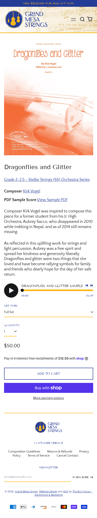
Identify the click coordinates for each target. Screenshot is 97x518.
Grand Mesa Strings (26, 491)
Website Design (48, 491)
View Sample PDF (52, 200)
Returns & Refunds (59, 451)
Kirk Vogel (31, 191)
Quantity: (12, 325)
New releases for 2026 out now (48, 3)
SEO (65, 491)
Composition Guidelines (24, 451)
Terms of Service (39, 455)
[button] (82, 19)
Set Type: (11, 305)
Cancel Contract (67, 455)
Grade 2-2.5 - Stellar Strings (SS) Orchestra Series (47, 180)
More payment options (48, 398)
